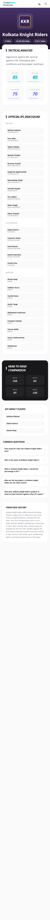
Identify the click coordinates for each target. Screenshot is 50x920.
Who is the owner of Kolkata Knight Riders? (21, 460)
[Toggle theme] (39, 3)
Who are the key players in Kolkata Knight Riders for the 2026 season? (21, 481)
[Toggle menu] (45, 3)
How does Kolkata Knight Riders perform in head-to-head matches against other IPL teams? (23, 493)
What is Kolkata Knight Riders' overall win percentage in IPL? (21, 470)
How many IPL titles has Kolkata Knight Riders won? (23, 449)
